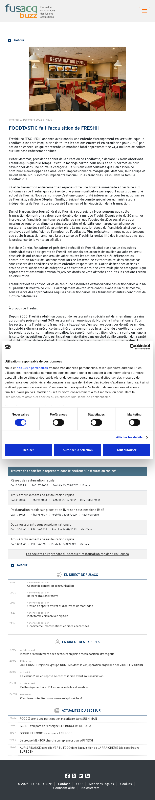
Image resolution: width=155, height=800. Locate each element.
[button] (16, 40)
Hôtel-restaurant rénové (42, 596)
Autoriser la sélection (78, 450)
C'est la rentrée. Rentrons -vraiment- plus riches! (51, 699)
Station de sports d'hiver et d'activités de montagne (60, 606)
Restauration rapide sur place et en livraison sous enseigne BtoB (57, 510)
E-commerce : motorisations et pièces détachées (58, 626)
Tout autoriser (126, 450)
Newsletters (90, 788)
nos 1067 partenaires (32, 368)
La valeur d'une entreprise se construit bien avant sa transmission (62, 676)
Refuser (28, 450)
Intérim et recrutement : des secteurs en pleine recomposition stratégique (67, 654)
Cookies (126, 784)
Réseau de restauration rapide (32, 481)
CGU (79, 784)
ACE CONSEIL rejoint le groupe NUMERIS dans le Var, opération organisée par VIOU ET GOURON (81, 665)
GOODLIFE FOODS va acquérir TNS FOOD (46, 733)
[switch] (58, 422)
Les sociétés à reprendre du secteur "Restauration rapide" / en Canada (77, 554)
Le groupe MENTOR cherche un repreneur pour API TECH (56, 741)
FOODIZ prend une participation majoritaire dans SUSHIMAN (58, 719)
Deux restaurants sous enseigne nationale (40, 525)
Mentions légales (101, 784)
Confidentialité (64, 788)
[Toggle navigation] (144, 11)
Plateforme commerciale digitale (47, 616)
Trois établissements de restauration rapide (42, 495)
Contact (64, 784)
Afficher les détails (129, 437)
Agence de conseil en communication (50, 586)
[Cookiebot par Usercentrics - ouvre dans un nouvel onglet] (132, 347)
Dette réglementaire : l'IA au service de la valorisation (54, 687)
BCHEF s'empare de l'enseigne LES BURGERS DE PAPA (55, 726)
